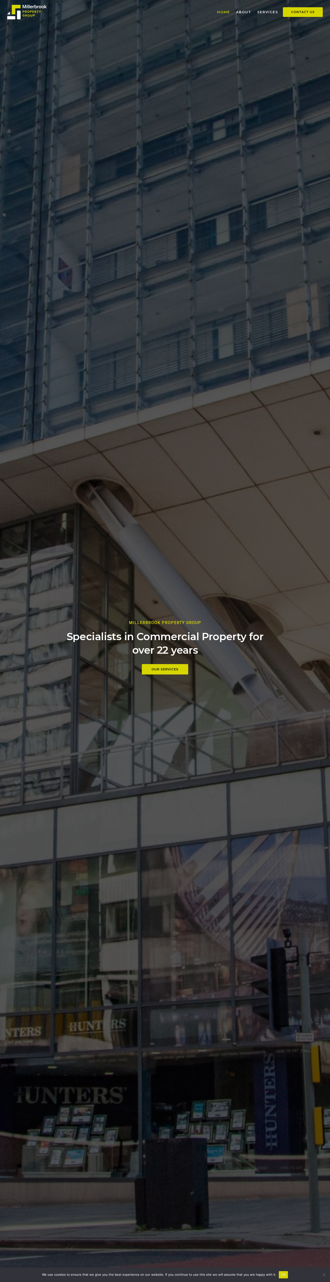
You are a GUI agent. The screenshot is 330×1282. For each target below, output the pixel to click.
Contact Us (303, 12)
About (243, 12)
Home (223, 12)
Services (267, 12)
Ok (283, 1274)
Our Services (165, 669)
